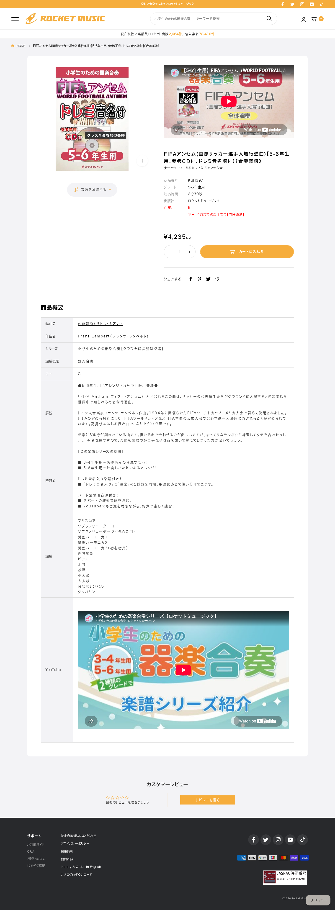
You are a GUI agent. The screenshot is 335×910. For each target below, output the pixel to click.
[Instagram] (302, 4)
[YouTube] (312, 4)
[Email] (217, 279)
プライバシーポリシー (75, 843)
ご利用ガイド (36, 844)
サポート (34, 836)
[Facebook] (283, 4)
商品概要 (52, 307)
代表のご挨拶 (36, 865)
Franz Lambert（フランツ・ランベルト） (113, 336)
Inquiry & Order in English (81, 866)
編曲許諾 (67, 859)
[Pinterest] (199, 279)
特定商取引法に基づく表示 (78, 835)
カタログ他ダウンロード (76, 874)
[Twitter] (292, 4)
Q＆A (31, 851)
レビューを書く (207, 800)
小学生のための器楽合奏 (173, 18)
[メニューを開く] (15, 18)
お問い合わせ (36, 858)
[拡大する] (142, 160)
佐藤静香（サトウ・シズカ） (100, 323)
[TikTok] (322, 4)
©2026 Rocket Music (295, 898)
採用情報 (67, 851)
